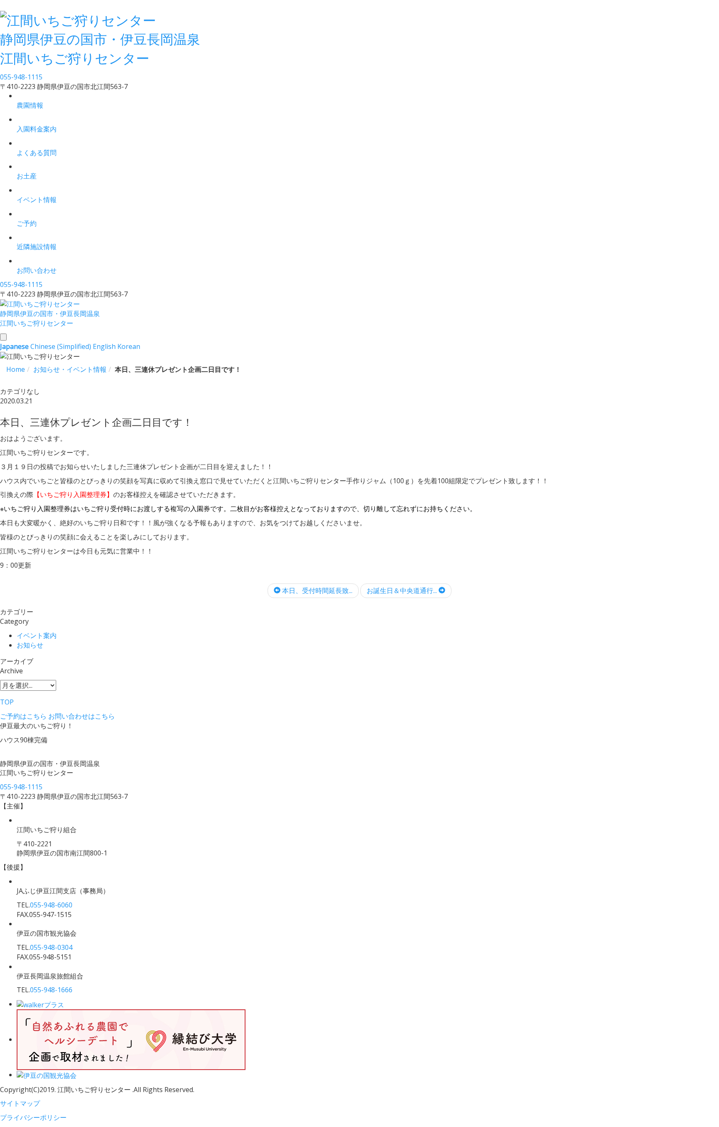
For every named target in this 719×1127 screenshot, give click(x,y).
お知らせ (30, 645)
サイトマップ (20, 1103)
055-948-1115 (21, 77)
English (104, 346)
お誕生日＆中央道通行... (403, 590)
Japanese (14, 346)
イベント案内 (37, 635)
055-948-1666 (51, 989)
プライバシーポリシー (33, 1117)
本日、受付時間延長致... (316, 590)
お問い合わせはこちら (81, 716)
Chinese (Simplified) (60, 346)
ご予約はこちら (23, 716)
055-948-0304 (51, 947)
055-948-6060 (51, 905)
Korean (128, 346)
